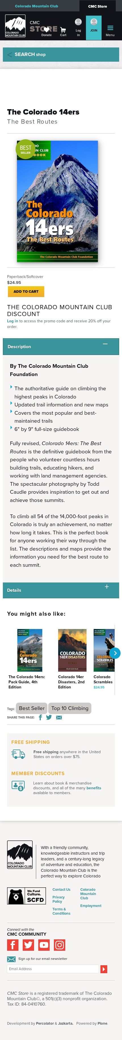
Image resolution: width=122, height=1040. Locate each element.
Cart (63, 35)
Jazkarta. (65, 1023)
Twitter (49, 717)
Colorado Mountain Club (36, 6)
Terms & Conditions (61, 911)
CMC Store (97, 6)
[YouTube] (44, 945)
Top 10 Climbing (70, 708)
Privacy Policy (58, 899)
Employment (90, 906)
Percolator (45, 1023)
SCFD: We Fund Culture (27, 895)
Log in (12, 321)
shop (30, 54)
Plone (102, 1023)
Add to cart (26, 291)
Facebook (40, 717)
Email (59, 717)
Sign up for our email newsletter (42, 958)
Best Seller (32, 708)
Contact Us (61, 889)
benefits (94, 788)
